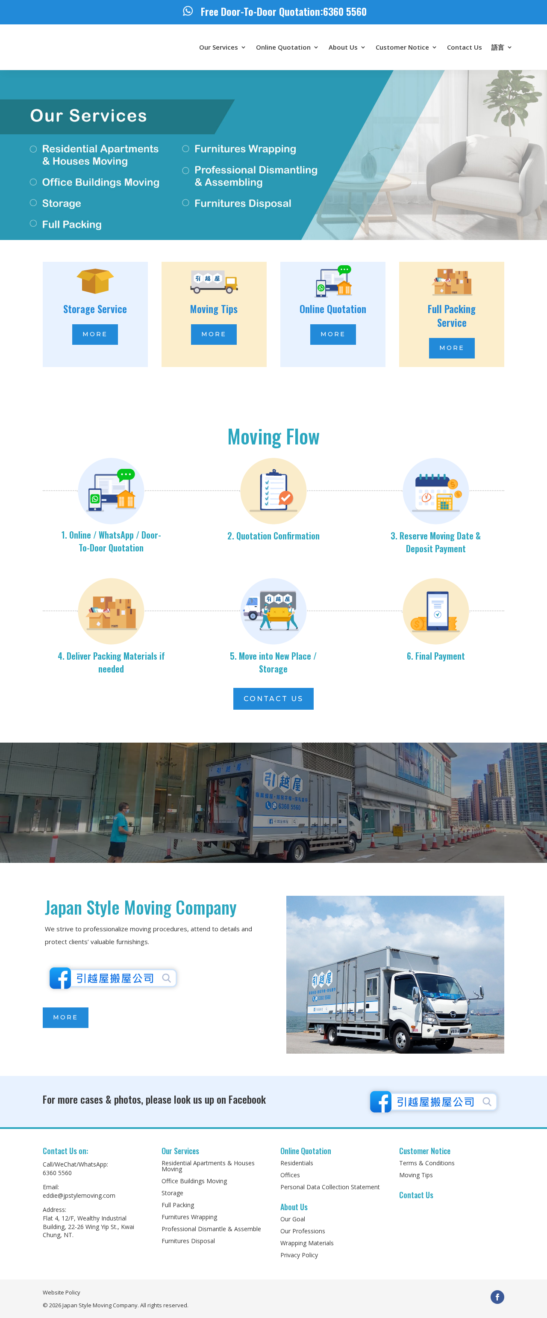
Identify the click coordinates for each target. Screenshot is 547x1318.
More (95, 334)
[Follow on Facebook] (497, 1297)
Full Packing (178, 1205)
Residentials (296, 1163)
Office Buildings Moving (194, 1181)
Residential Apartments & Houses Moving (208, 1166)
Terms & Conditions (427, 1163)
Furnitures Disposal (188, 1241)
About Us (343, 47)
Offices (290, 1175)
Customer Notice (402, 47)
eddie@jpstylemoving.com (79, 1195)
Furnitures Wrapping (189, 1217)
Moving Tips (416, 1175)
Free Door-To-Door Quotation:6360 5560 (284, 11)
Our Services (218, 47)
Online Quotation (283, 47)
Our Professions (302, 1231)
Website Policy (61, 1292)
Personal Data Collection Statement (330, 1187)
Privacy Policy (299, 1255)
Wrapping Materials (307, 1243)
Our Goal (292, 1219)
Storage (172, 1193)
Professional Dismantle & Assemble (211, 1229)
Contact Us (464, 47)
